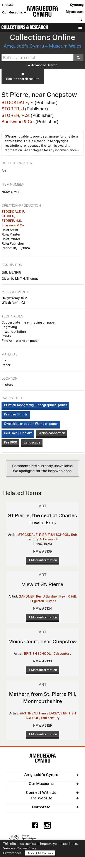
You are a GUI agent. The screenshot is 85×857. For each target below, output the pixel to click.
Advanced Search (44, 65)
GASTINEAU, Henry (33, 713)
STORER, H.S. (16, 115)
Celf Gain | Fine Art (18, 433)
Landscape (32, 442)
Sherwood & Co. (18, 121)
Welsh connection (52, 433)
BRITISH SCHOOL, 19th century (47, 653)
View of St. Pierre (42, 584)
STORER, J (13, 108)
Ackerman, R (48, 539)
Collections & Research (24, 27)
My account (74, 11)
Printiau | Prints (16, 414)
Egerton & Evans (44, 601)
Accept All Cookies (40, 853)
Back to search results (22, 79)
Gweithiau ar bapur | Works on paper (31, 423)
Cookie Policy (27, 848)
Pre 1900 (10, 442)
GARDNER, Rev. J (32, 596)
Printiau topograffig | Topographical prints (35, 405)
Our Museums (13, 12)
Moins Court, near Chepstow (42, 641)
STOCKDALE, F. (18, 102)
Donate (7, 5)
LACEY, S (55, 713)
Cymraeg (76, 5)
